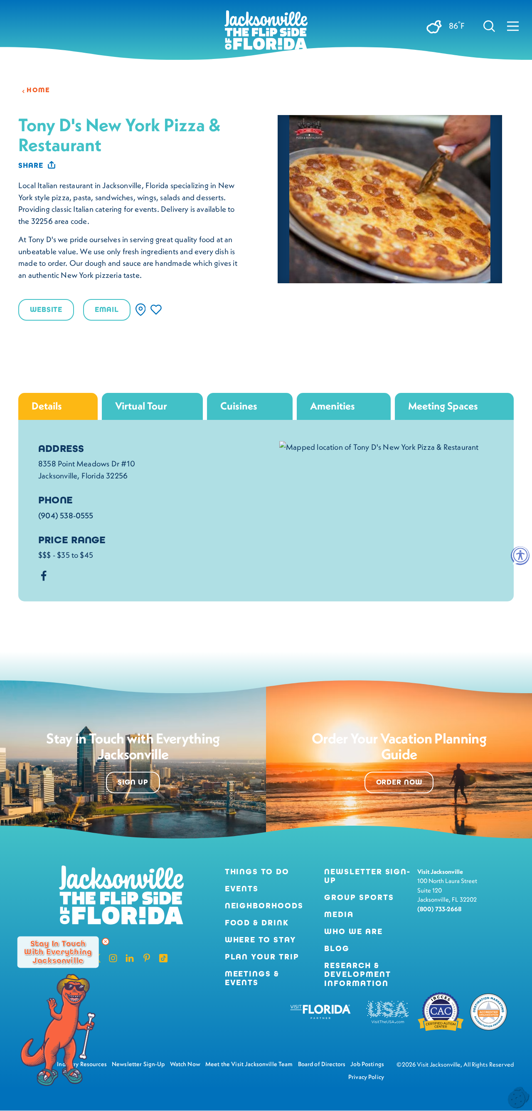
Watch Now (185, 1064)
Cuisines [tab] (238, 406)
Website (46, 309)
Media (339, 914)
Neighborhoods (264, 905)
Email (106, 309)
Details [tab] (47, 406)
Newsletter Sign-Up (367, 876)
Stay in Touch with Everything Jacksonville (58, 952)
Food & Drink (257, 922)
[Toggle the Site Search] (489, 26)
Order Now (399, 782)
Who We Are (353, 931)
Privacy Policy (366, 1077)
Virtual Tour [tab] (141, 406)
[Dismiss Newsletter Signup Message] (105, 941)
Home (38, 90)
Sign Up (133, 782)
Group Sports (359, 897)
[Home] (266, 33)
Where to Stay (260, 939)
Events (242, 888)
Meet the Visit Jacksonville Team (249, 1064)
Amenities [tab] (332, 406)
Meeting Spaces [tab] (443, 406)
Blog (337, 948)
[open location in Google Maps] (378, 446)
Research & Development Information (357, 974)
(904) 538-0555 (66, 515)
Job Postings (367, 1064)
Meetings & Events (252, 978)
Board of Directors (322, 1064)
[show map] (140, 309)
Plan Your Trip (262, 956)
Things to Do (257, 871)
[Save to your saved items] (156, 309)
